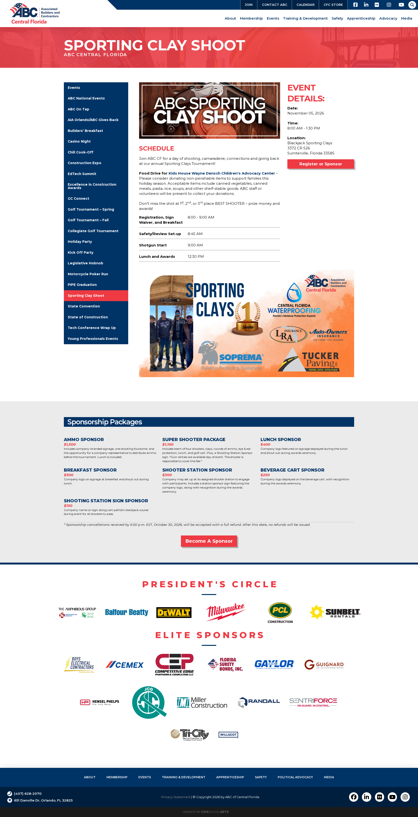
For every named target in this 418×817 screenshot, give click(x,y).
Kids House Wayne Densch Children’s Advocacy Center (222, 173)
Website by (206, 812)
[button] (412, 5)
